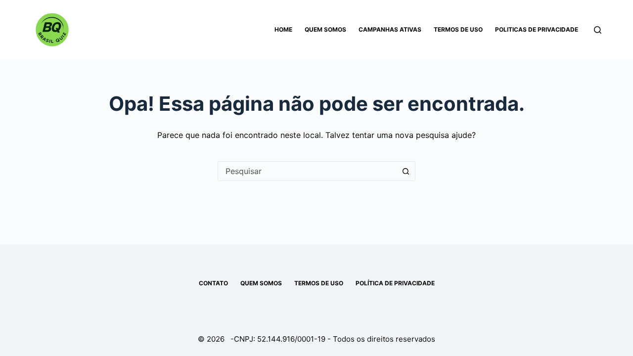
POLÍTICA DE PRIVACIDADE (395, 283)
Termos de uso (458, 29)
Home (283, 29)
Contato (213, 283)
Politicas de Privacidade (536, 29)
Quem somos (325, 29)
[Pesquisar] (597, 30)
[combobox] (307, 171)
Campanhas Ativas (390, 29)
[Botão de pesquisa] (405, 171)
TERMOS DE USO (318, 283)
